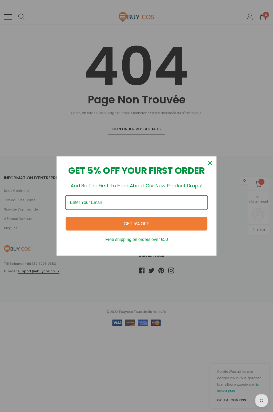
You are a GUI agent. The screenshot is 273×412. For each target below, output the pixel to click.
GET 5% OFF (136, 223)
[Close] (210, 162)
